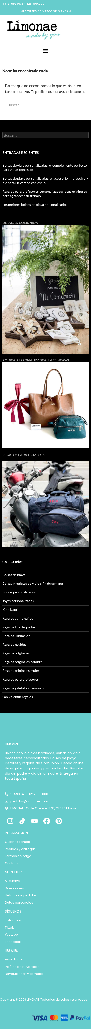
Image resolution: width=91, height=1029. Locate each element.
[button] (45, 52)
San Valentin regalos (17, 697)
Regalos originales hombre (22, 662)
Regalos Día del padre (18, 627)
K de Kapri (10, 609)
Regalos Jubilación (16, 636)
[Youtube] (34, 821)
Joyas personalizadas (18, 601)
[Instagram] (10, 821)
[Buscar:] (45, 104)
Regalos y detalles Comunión (24, 688)
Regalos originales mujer (20, 670)
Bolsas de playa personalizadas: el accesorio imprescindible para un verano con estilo (45, 180)
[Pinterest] (58, 821)
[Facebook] (46, 821)
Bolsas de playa (13, 575)
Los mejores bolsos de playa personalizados (34, 204)
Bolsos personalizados (19, 592)
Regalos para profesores (20, 679)
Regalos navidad (14, 644)
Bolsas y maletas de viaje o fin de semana (32, 583)
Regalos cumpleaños (17, 618)
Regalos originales (16, 653)
